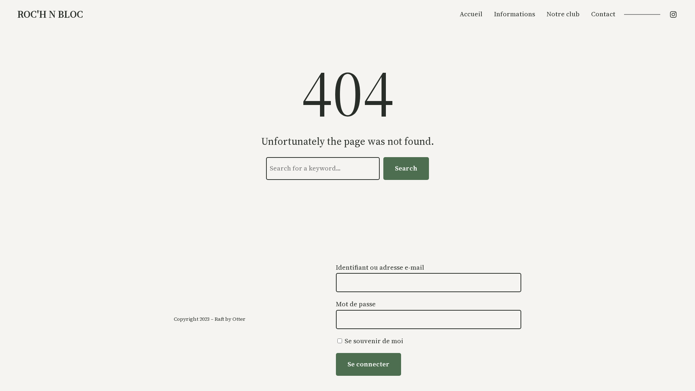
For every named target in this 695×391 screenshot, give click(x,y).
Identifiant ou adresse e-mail (380, 267)
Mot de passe (356, 303)
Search (406, 168)
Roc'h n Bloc (50, 14)
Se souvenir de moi (373, 340)
